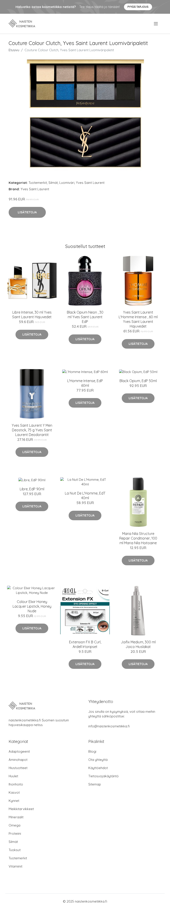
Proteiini (15, 833)
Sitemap (94, 784)
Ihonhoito (16, 784)
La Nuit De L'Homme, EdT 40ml (85, 495)
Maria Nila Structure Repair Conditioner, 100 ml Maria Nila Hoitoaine (138, 538)
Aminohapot (18, 760)
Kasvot (14, 792)
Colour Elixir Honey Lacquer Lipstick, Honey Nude (32, 606)
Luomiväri (66, 183)
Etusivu (14, 50)
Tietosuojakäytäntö (103, 776)
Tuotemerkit (38, 183)
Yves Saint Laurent (90, 183)
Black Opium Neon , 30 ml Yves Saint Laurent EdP (85, 317)
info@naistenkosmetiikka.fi (109, 726)
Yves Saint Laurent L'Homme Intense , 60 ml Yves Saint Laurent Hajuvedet (138, 319)
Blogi (92, 751)
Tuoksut (15, 850)
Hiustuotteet (18, 768)
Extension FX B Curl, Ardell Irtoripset (85, 644)
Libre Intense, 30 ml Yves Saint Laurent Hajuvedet (32, 314)
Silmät (53, 183)
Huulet (13, 776)
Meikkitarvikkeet (21, 809)
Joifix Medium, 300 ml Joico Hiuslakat (138, 644)
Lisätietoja (27, 212)
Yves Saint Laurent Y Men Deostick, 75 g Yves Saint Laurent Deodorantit (32, 430)
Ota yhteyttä (98, 760)
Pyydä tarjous (138, 6)
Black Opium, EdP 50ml (138, 381)
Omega (14, 825)
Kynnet (14, 801)
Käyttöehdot (98, 768)
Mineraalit (16, 817)
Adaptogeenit (19, 751)
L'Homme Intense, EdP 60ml (85, 383)
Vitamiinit (15, 866)
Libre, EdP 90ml (32, 489)
